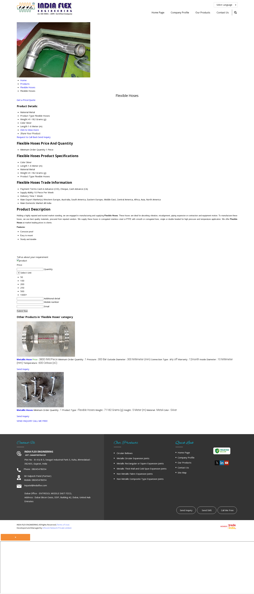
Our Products (202, 12)
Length (23, 165)
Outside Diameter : (128, 359)
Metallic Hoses (25, 410)
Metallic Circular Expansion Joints (133, 458)
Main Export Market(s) (31, 199)
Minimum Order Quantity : (72, 359)
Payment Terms (28, 188)
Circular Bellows (125, 453)
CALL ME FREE (40, 420)
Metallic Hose (24, 359)
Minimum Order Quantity (32, 149)
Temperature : (40, 362)
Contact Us (223, 12)
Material (24, 169)
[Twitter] (217, 465)
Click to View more (29, 129)
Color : (170, 410)
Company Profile (180, 12)
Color (23, 162)
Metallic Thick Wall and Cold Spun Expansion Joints (142, 468)
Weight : (109, 410)
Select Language (224, 4)
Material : (155, 410)
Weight (23, 172)
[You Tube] (226, 465)
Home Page (158, 12)
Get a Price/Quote (26, 99)
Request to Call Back (27, 137)
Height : (135, 410)
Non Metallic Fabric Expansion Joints (135, 473)
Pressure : (97, 359)
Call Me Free (227, 510)
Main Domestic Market (31, 203)
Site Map (182, 472)
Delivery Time (27, 195)
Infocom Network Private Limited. (57, 528)
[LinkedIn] (221, 465)
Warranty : (188, 359)
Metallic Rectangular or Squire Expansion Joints (140, 463)
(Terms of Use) (62, 524)
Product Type (27, 176)
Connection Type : (164, 359)
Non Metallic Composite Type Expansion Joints (140, 478)
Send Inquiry (44, 137)
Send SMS (207, 510)
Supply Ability (27, 192)
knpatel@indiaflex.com (35, 485)
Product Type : (78, 410)
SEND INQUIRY (24, 420)
